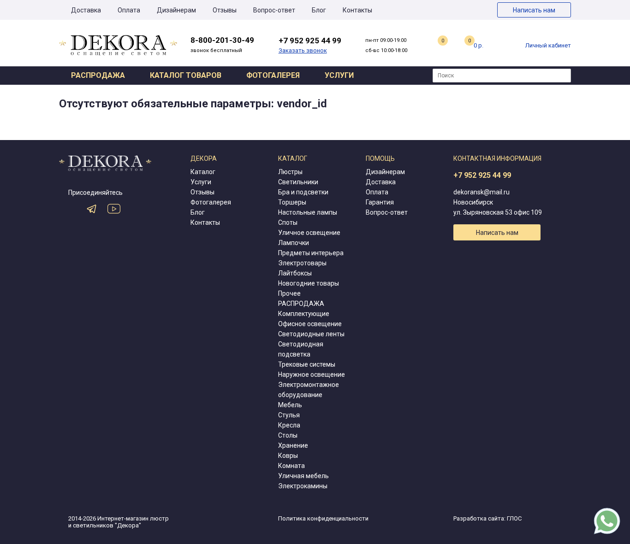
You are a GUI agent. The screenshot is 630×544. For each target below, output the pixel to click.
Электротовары (302, 263)
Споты (287, 222)
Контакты (357, 10)
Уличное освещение (309, 232)
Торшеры (292, 202)
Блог (319, 10)
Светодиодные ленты (311, 334)
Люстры (290, 171)
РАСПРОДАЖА (301, 303)
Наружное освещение (311, 374)
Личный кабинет (548, 45)
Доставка (86, 10)
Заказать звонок (303, 50)
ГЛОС (514, 518)
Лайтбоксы (295, 273)
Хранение (293, 445)
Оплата (129, 10)
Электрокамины (302, 486)
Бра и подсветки (303, 192)
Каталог (202, 171)
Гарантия (380, 202)
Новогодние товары (308, 283)
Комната (291, 465)
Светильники (298, 182)
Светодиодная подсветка (300, 349)
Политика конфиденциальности (323, 518)
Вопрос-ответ (274, 10)
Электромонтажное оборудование (308, 389)
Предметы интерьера (311, 253)
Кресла (289, 425)
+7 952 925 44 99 (482, 175)
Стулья (289, 415)
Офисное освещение (310, 324)
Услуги (339, 75)
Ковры (288, 455)
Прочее (289, 293)
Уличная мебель (303, 476)
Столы (287, 435)
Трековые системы (306, 364)
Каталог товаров (185, 75)
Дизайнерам (176, 10)
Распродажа (98, 75)
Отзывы (225, 10)
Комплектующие (303, 313)
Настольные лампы (307, 212)
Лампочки (293, 242)
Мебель (290, 405)
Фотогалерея (273, 75)
